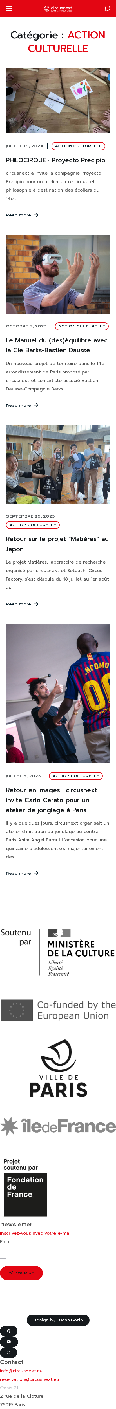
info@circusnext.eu (21, 1371)
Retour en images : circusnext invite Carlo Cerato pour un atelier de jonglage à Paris (51, 799)
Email (6, 1241)
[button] (107, 8)
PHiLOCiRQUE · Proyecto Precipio (55, 160)
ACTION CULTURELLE (78, 146)
